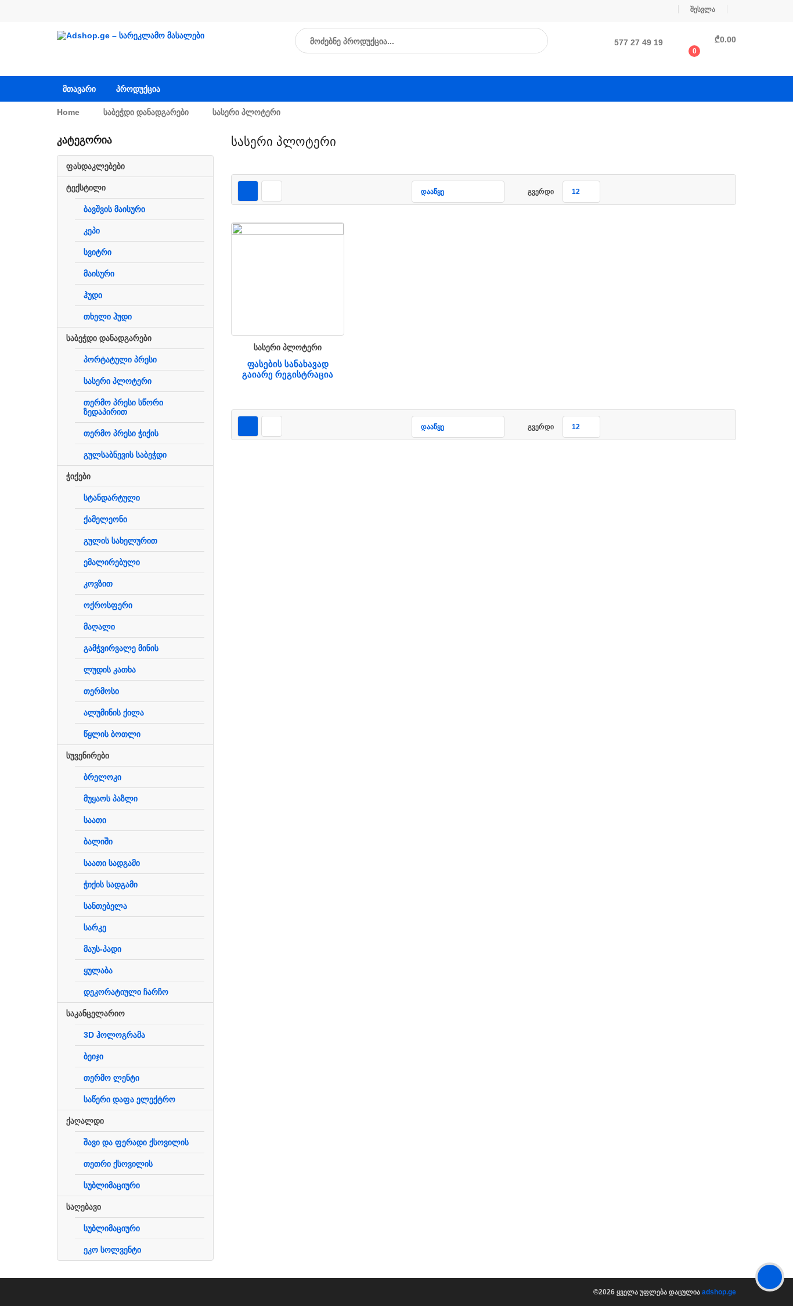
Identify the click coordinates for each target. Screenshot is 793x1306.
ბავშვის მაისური (114, 209)
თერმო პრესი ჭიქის (121, 433)
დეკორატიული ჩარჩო (126, 991)
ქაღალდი (85, 1120)
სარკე (95, 927)
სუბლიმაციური (112, 1185)
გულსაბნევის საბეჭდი (125, 454)
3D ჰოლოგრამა (114, 1034)
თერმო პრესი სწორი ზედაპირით (123, 407)
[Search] (527, 41)
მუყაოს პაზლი (111, 798)
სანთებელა (105, 906)
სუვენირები (87, 755)
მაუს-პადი (102, 949)
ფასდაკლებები (95, 166)
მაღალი (99, 626)
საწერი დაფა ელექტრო (129, 1099)
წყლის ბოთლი (112, 734)
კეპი (92, 230)
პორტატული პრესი (120, 359)
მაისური (99, 273)
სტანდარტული (112, 497)
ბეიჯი (93, 1056)
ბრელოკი (102, 777)
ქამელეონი (105, 519)
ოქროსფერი (108, 605)
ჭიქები (78, 476)
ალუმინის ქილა (114, 712)
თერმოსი (101, 691)
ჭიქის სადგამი (111, 884)
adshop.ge (719, 1292)
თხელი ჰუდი (108, 316)
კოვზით (98, 583)
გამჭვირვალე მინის (121, 648)
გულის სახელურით (120, 540)
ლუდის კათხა (110, 669)
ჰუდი (93, 295)
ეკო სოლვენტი (112, 1249)
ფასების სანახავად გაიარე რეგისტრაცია (287, 369)
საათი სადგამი (112, 863)
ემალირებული (112, 562)
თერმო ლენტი (111, 1077)
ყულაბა (98, 970)
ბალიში (98, 841)
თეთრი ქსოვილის (118, 1163)
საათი (95, 820)
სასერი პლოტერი (118, 381)
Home (68, 112)
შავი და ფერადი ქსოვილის (136, 1142)
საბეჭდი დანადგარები (146, 112)
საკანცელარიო (95, 1013)
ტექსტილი (86, 187)
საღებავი (83, 1206)
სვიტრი (97, 252)
